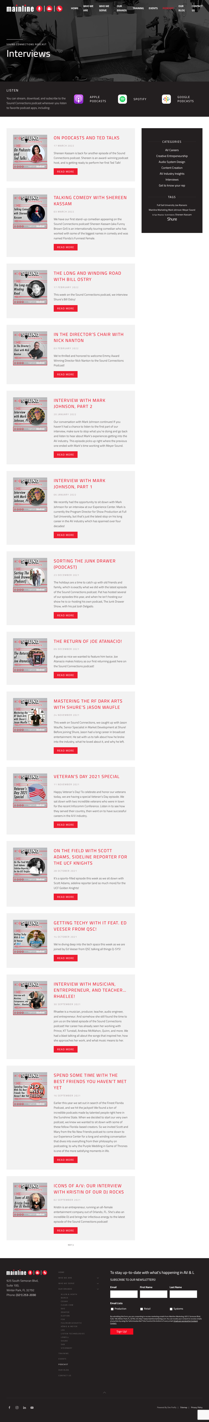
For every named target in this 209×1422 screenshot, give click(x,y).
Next (70, 1245)
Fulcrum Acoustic (71, 1323)
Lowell (65, 1337)
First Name (146, 1287)
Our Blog (181, 8)
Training (138, 8)
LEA (63, 1330)
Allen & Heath (69, 1294)
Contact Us (197, 8)
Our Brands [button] (122, 8)
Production (120, 1309)
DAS (63, 1308)
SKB (63, 1344)
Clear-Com (67, 1305)
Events (153, 8)
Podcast (168, 8)
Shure (172, 219)
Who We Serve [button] (104, 8)
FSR (63, 1319)
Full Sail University (166, 205)
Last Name (176, 1287)
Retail (147, 1309)
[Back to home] (35, 8)
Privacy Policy (196, 1407)
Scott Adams (170, 214)
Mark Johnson (175, 210)
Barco (64, 1297)
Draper (65, 1312)
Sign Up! (122, 1331)
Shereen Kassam (183, 214)
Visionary (66, 1348)
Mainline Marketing (158, 210)
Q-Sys (154, 214)
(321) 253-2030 (26, 1295)
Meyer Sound (188, 210)
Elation (65, 1315)
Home (74, 8)
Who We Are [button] (88, 8)
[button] (104, 1392)
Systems (178, 1309)
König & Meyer (69, 1326)
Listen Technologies (73, 1333)
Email (113, 1287)
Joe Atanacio (181, 205)
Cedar (64, 1301)
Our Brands (65, 1289)
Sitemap (183, 1407)
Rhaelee (161, 214)
